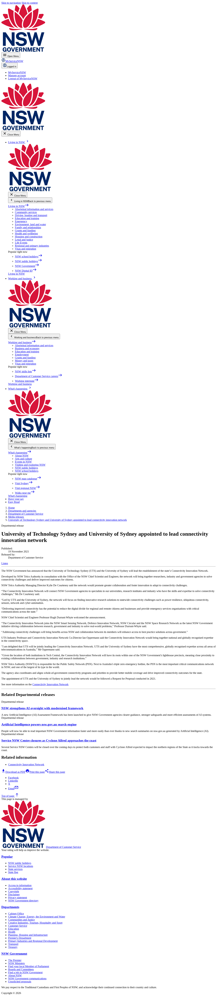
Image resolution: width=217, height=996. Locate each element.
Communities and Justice (21, 919)
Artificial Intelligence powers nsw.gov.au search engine (38, 724)
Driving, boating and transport (31, 215)
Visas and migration (25, 248)
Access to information (20, 885)
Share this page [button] (55, 771)
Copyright (13, 891)
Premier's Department (19, 937)
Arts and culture (23, 458)
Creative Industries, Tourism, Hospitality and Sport (35, 922)
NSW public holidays (26, 467)
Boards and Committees (21, 969)
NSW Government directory (23, 900)
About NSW (21, 455)
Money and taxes (24, 360)
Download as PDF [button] (13, 771)
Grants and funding (25, 230)
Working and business (22, 342)
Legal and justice (24, 239)
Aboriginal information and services (34, 209)
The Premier (14, 960)
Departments (10, 907)
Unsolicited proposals (19, 981)
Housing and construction (28, 236)
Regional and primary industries (32, 245)
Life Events (21, 242)
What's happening (19, 452)
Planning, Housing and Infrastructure (28, 934)
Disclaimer (14, 894)
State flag (13, 872)
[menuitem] (17, 72)
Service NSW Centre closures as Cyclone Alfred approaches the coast (48, 740)
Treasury (12, 947)
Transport (13, 944)
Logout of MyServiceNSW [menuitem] (22, 78)
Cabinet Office (16, 913)
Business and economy (27, 348)
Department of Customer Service (63, 847)
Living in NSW (18, 206)
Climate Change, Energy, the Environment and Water (36, 916)
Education (13, 928)
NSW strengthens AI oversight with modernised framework (42, 708)
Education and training (27, 218)
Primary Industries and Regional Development (33, 941)
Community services (26, 212)
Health (11, 931)
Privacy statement (17, 897)
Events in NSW (23, 461)
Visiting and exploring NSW (30, 464)
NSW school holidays (26, 470)
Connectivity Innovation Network (50, 684)
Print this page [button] (35, 771)
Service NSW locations (20, 866)
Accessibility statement (20, 888)
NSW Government (14, 953)
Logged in (11, 66)
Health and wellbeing (26, 233)
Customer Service (17, 925)
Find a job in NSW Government (25, 972)
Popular (7, 856)
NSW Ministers (16, 963)
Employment (22, 354)
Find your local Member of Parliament (28, 966)
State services (15, 869)
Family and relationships (28, 227)
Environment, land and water (30, 224)
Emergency (21, 221)
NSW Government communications (27, 978)
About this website (14, 879)
